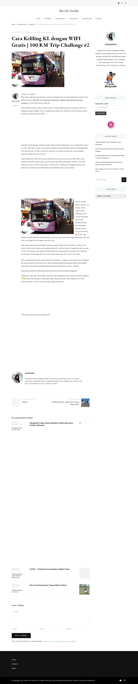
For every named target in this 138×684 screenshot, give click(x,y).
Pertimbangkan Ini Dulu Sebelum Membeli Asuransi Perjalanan (109, 156)
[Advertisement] (55, 130)
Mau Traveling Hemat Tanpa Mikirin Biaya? (48, 585)
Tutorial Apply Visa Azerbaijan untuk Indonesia (108, 143)
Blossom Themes (72, 680)
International (60, 18)
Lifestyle (15, 592)
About (14, 668)
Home (38, 18)
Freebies (99, 18)
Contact (14, 664)
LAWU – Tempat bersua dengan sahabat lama (50, 569)
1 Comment (15, 105)
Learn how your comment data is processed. (59, 641)
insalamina (15, 101)
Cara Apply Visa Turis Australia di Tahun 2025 (109, 170)
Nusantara (73, 18)
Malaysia (49, 32)
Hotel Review (87, 18)
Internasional (39, 32)
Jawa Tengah (16, 576)
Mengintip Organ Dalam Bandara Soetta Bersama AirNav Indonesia (51, 424)
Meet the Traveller (69, 11)
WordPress (91, 680)
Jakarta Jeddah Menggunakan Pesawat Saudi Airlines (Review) (108, 163)
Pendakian (47, 18)
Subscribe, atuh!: (101, 104)
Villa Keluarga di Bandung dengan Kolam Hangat (109, 150)
